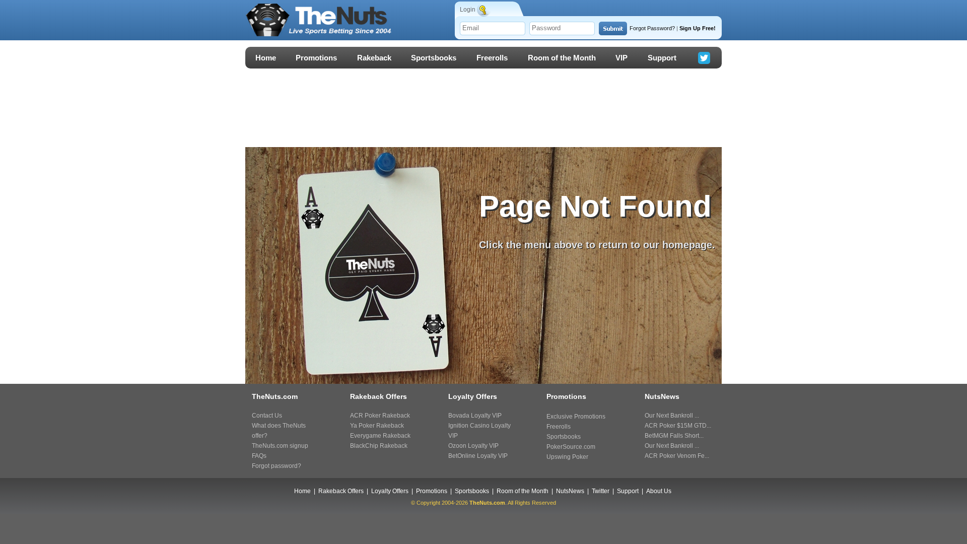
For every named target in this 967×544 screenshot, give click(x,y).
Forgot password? (276, 465)
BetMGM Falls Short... (674, 435)
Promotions (316, 57)
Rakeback (374, 57)
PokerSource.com (570, 446)
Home (265, 57)
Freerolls (492, 57)
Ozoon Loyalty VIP (473, 445)
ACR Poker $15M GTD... (678, 425)
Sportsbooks (433, 57)
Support (662, 57)
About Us (658, 491)
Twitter (600, 491)
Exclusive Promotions (575, 416)
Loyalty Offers (389, 491)
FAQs (259, 455)
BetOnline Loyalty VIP (478, 455)
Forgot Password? (652, 28)
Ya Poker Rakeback (377, 425)
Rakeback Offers (341, 491)
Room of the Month (562, 57)
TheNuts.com (487, 503)
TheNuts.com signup (280, 445)
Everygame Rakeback (380, 435)
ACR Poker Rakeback (380, 415)
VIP (621, 57)
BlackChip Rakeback (378, 445)
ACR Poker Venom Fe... (677, 455)
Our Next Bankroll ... (672, 415)
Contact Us (267, 415)
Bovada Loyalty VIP (475, 415)
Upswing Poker (567, 456)
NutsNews (570, 491)
